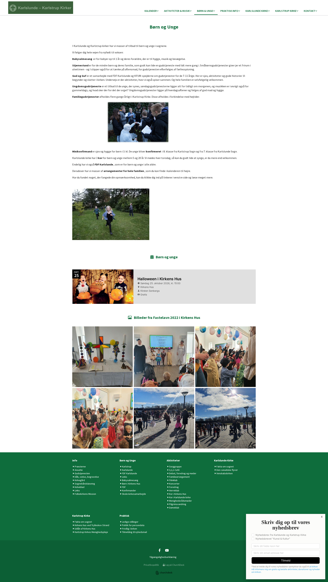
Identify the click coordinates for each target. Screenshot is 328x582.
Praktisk (124, 515)
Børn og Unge (128, 460)
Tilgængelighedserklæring (162, 557)
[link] (151, 11)
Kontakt (309, 10)
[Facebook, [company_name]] (159, 550)
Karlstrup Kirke (285, 10)
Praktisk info (229, 10)
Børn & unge (205, 10)
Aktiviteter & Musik (177, 10)
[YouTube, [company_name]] (166, 550)
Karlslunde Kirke (256, 10)
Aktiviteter (173, 460)
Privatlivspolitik (151, 565)
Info (74, 460)
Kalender (151, 10)
